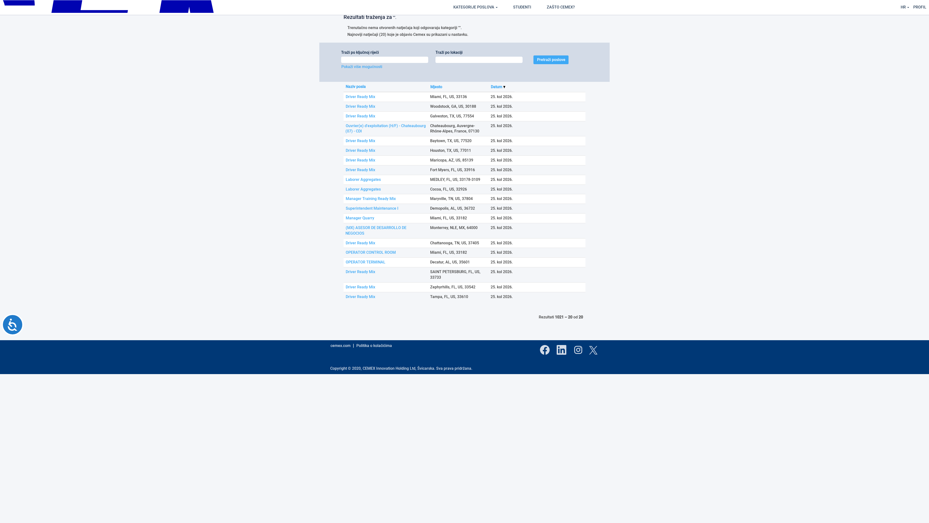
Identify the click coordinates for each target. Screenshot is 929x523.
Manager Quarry (360, 218)
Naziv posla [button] (356, 86)
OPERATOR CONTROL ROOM (371, 252)
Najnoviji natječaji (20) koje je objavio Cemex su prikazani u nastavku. (407, 34)
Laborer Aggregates (363, 179)
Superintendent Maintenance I (372, 208)
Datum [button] (497, 87)
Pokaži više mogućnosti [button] (361, 66)
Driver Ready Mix (360, 96)
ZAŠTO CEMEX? (561, 7)
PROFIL (919, 7)
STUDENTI (522, 7)
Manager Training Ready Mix (371, 198)
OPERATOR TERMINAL (365, 262)
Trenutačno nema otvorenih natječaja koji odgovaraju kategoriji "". (404, 27)
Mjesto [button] (436, 87)
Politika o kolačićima (374, 345)
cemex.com (340, 345)
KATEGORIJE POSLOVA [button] (474, 7)
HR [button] (904, 7)
